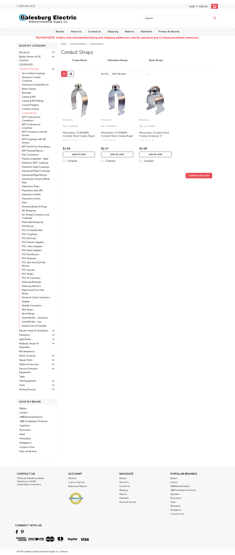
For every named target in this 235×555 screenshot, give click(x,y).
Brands (60, 31)
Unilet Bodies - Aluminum (35, 317)
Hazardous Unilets (31, 194)
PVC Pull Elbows (30, 254)
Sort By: (105, 74)
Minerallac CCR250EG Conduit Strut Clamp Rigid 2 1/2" (117, 136)
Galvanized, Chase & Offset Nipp (35, 180)
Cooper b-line (27, 447)
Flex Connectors (30, 154)
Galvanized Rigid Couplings (36, 171)
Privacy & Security (169, 31)
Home (63, 44)
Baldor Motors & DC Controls (30, 58)
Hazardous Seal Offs (32, 190)
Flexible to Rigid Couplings (35, 167)
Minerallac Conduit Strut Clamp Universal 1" (154, 134)
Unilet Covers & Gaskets (34, 325)
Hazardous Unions (31, 198)
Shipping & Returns (77, 486)
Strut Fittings (28, 313)
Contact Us (94, 31)
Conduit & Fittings (29, 69)
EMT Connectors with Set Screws (34, 133)
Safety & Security (28, 364)
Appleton (25, 425)
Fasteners (24, 335)
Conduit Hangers (30, 105)
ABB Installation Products (34, 421)
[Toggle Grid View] (64, 74)
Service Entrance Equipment (28, 370)
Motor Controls (27, 355)
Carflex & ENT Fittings (33, 101)
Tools (22, 385)
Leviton (24, 412)
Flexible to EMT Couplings (35, 162)
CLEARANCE (26, 64)
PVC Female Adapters (33, 242)
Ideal (22, 434)
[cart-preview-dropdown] (213, 6)
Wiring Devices (27, 389)
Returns (129, 31)
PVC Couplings (29, 234)
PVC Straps (28, 274)
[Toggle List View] (71, 74)
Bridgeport (25, 442)
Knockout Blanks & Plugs (34, 206)
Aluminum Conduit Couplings (31, 79)
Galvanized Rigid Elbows (34, 175)
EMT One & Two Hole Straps (36, 146)
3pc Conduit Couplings (33, 73)
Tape (22, 376)
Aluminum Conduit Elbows (35, 84)
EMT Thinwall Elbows (33, 150)
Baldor (23, 408)
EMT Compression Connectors (31, 119)
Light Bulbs (25, 339)
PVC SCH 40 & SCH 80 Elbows (33, 264)
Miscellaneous (27, 351)
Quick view (79, 114)
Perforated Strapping (32, 222)
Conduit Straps (29, 113)
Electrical (24, 52)
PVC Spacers (28, 270)
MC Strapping (29, 210)
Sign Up (203, 6)
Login (192, 6)
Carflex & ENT (29, 97)
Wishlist (72, 478)
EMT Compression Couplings (31, 126)
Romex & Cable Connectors (36, 297)
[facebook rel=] (17, 532)
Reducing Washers (31, 286)
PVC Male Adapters (32, 250)
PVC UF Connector (31, 278)
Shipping (113, 31)
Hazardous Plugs (30, 186)
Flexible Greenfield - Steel (35, 158)
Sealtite (25, 301)
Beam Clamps (29, 88)
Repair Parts (26, 360)
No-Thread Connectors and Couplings (35, 216)
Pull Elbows (28, 226)
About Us (76, 31)
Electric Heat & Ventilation (33, 330)
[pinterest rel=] (22, 532)
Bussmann (25, 430)
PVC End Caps (29, 238)
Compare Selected (198, 175)
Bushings (26, 92)
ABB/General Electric (31, 417)
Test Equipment (27, 380)
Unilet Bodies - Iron (31, 321)
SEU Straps (27, 309)
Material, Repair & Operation (29, 345)
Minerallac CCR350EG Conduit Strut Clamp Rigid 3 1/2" (79, 136)
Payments (146, 31)
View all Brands (28, 451)
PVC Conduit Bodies (32, 230)
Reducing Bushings (31, 282)
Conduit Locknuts (30, 109)
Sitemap (64, 551)
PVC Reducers (29, 258)
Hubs (24, 202)
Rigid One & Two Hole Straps (33, 292)
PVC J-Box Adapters (32, 246)
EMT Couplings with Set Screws (34, 141)
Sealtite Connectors (32, 305)
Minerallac (25, 438)
